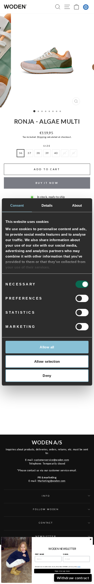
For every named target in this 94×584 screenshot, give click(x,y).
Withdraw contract (73, 578)
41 (64, 153)
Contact (46, 522)
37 (29, 153)
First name (39, 554)
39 (47, 153)
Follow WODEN (46, 509)
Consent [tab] (17, 205)
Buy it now (47, 182)
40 (55, 153)
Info (46, 496)
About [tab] (77, 205)
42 (73, 153)
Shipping (41, 137)
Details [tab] (47, 205)
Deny (47, 376)
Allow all (47, 347)
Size (46, 146)
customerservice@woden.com (51, 459)
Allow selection (47, 361)
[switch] (82, 298)
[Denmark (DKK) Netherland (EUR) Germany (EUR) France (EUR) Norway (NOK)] (86, 7)
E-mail (65, 554)
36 (20, 153)
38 (38, 153)
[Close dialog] (90, 539)
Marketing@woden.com (51, 480)
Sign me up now (62, 571)
